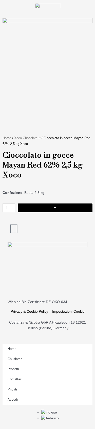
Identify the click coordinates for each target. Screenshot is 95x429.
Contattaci (15, 379)
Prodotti (13, 369)
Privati (12, 389)
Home (7, 138)
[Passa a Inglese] (49, 412)
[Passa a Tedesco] (50, 418)
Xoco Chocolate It (27, 138)
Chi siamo (15, 359)
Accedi (13, 399)
